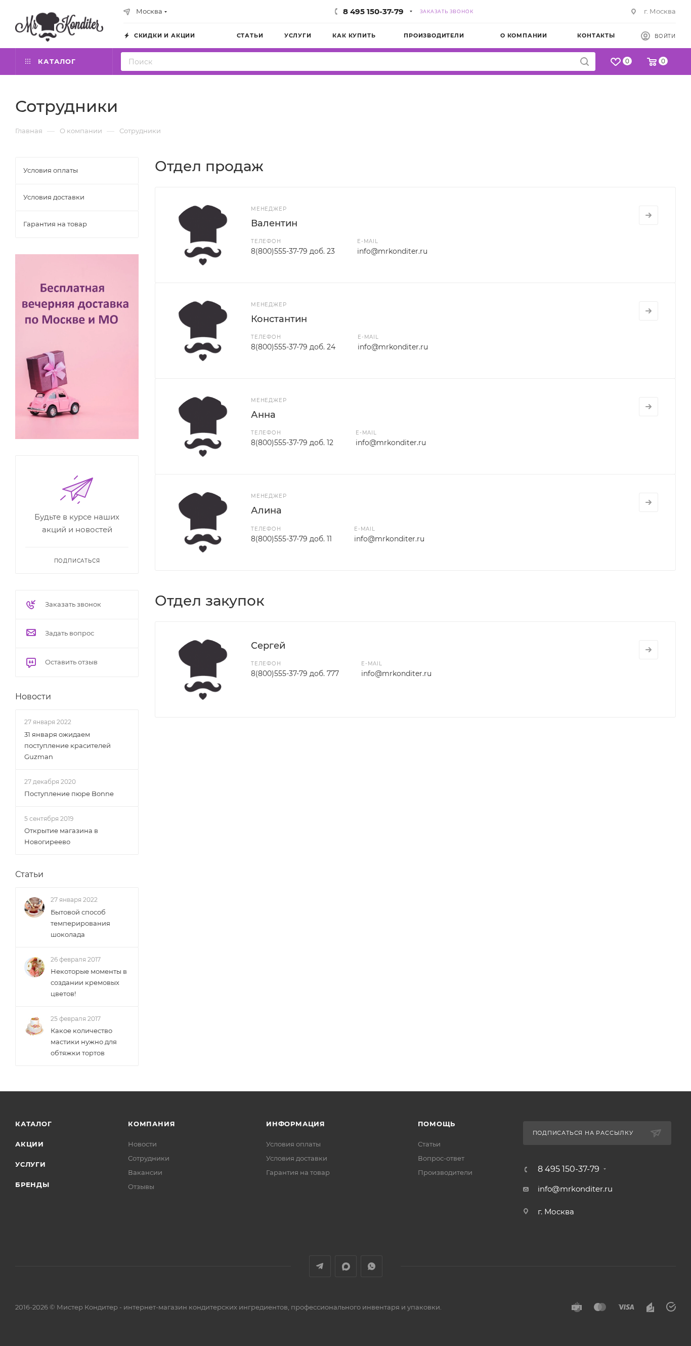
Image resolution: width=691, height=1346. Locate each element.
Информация (295, 1124)
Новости (33, 696)
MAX (346, 1266)
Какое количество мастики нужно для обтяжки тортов (84, 1041)
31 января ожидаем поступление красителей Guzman (67, 745)
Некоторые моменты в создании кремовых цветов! (89, 982)
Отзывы (141, 1186)
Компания (151, 1124)
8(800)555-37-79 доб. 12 (292, 442)
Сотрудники (148, 1158)
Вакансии (145, 1172)
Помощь (437, 1124)
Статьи (29, 874)
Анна (263, 414)
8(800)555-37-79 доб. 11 (291, 538)
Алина (266, 510)
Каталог (33, 1124)
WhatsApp (371, 1266)
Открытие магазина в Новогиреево (61, 836)
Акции (29, 1144)
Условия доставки (296, 1158)
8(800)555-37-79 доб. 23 (293, 251)
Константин (279, 319)
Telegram (320, 1266)
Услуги (30, 1164)
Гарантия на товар (298, 1172)
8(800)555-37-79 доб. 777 (295, 673)
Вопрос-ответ (441, 1158)
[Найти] (584, 61)
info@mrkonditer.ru (392, 251)
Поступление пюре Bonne (69, 793)
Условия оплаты (293, 1144)
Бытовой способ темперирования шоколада (80, 923)
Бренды (32, 1184)
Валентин (274, 223)
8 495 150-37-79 (373, 11)
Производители (445, 1172)
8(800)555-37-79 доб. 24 (293, 346)
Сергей (268, 645)
